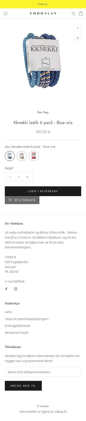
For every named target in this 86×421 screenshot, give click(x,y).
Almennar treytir (16, 333)
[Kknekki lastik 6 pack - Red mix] (34, 156)
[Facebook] (6, 288)
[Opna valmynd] (6, 13)
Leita (8, 312)
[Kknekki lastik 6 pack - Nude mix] (22, 156)
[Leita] (73, 13)
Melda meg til (23, 386)
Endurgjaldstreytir (17, 326)
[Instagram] (15, 288)
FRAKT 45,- (43, 4)
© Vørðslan (43, 406)
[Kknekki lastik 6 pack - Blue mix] (10, 156)
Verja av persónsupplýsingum (26, 319)
